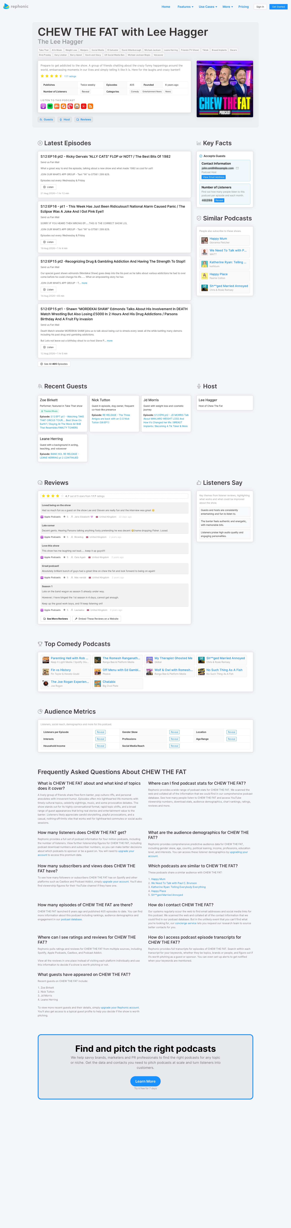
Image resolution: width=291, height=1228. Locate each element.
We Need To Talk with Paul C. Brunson (229, 250)
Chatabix (109, 681)
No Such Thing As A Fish (224, 670)
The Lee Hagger (60, 41)
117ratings (70, 76)
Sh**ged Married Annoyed (229, 286)
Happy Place (219, 274)
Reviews (85, 119)
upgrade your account (116, 881)
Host (67, 119)
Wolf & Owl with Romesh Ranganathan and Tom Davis (174, 670)
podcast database (71, 919)
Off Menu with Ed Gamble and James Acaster (122, 670)
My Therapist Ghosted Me (173, 658)
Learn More (145, 1081)
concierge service (186, 923)
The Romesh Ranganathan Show (122, 658)
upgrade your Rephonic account (120, 1007)
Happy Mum (218, 238)
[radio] (42, 76)
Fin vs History (61, 670)
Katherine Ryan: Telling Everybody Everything (229, 262)
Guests (48, 119)
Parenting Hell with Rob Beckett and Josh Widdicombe (70, 658)
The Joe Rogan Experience (70, 681)
